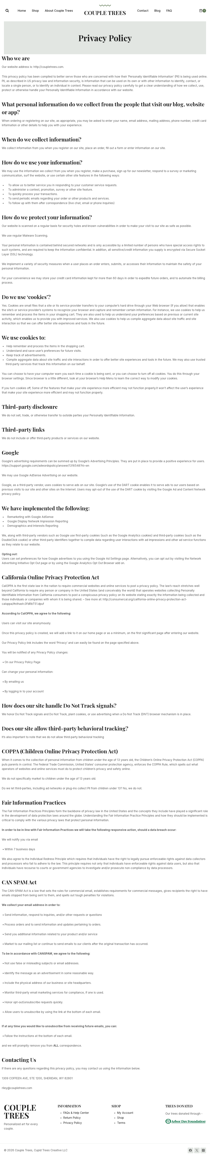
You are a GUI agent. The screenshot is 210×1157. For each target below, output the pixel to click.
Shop (35, 10)
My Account (125, 1112)
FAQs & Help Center (76, 1112)
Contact (142, 10)
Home (22, 10)
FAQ (169, 10)
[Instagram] (203, 1150)
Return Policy (72, 1117)
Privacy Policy (72, 1122)
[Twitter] (197, 1150)
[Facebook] (190, 1150)
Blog (157, 10)
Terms (121, 1122)
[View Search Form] (7, 10)
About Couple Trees (59, 10)
